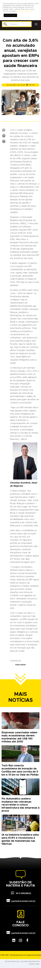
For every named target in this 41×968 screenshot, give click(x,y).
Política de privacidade (24, 11)
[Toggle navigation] (36, 24)
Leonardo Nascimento (29, 961)
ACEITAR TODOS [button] (10, 15)
